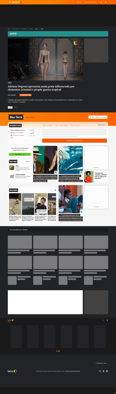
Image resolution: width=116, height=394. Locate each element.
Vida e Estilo (15, 29)
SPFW (9, 82)
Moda (31, 29)
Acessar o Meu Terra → (31, 117)
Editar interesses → (102, 124)
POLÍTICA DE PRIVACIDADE (72, 371)
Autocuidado (24, 29)
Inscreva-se (18, 154)
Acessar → (28, 161)
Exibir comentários (12, 95)
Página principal (16, 2)
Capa (9, 29)
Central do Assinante (91, 2)
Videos (42, 29)
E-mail (101, 2)
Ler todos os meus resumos (75, 141)
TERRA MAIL (79, 2)
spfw (36, 29)
